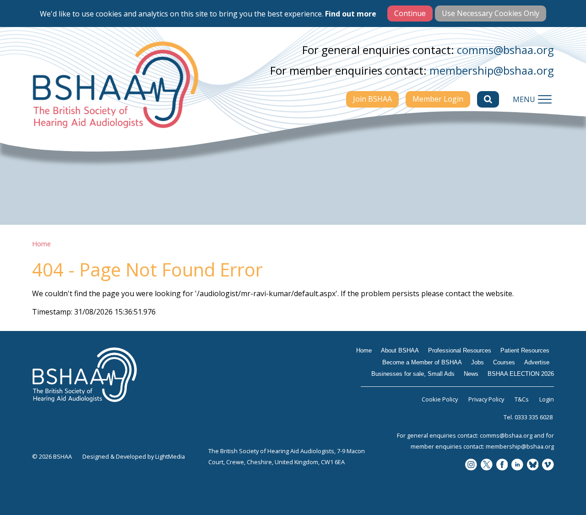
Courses (504, 362)
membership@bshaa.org (491, 70)
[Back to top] (558, 487)
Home (41, 243)
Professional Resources (459, 350)
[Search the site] (488, 99)
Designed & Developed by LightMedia (133, 456)
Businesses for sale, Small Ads (413, 373)
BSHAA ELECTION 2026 (521, 373)
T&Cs (522, 399)
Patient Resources (524, 350)
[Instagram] (471, 465)
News (471, 373)
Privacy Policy (486, 399)
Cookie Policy (440, 399)
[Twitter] (487, 465)
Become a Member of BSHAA (422, 362)
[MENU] (545, 99)
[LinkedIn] (517, 465)
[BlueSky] (533, 465)
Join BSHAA (372, 99)
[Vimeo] (548, 465)
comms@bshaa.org (505, 49)
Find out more (350, 14)
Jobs (477, 362)
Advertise (536, 362)
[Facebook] (502, 465)
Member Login (437, 99)
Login (546, 399)
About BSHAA (400, 350)
